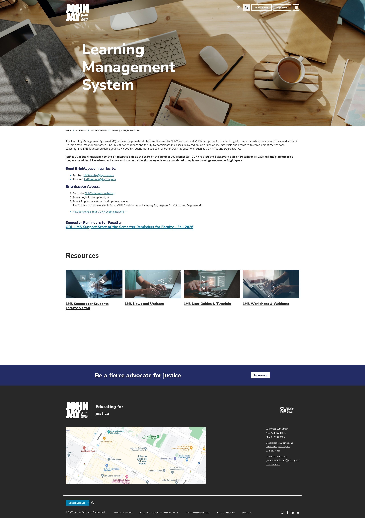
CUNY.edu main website (100, 193)
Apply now (282, 7)
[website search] (246, 7)
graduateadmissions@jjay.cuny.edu (282, 460)
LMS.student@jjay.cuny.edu (100, 179)
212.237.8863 (273, 464)
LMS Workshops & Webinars (266, 303)
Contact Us (246, 512)
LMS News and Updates (144, 303)
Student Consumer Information (197, 512)
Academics (81, 130)
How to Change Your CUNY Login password (99, 211)
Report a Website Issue (123, 512)
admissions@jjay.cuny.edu (278, 446)
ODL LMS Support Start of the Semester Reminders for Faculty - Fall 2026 (129, 227)
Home (68, 130)
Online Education (99, 130)
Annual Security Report (226, 512)
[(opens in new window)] (287, 412)
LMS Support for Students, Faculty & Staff (88, 305)
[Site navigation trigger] (296, 7)
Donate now (261, 7)
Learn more (260, 375)
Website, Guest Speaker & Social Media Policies (159, 512)
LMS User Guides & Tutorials (207, 303)
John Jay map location (136, 455)
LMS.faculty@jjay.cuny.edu (99, 175)
